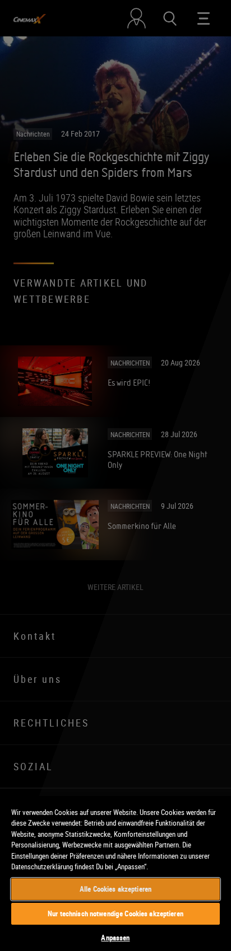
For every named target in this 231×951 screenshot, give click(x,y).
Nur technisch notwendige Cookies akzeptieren (115, 913)
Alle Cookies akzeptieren (115, 889)
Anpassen (115, 938)
